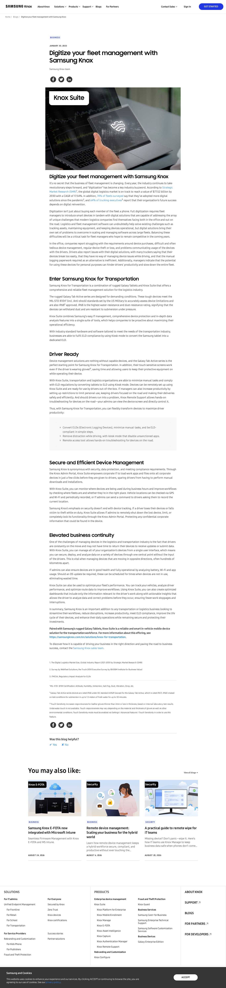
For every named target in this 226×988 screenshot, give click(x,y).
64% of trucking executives (106, 200)
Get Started (211, 6)
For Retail (11, 915)
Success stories (55, 933)
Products (101, 892)
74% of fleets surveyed (110, 196)
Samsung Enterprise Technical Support (153, 922)
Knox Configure (102, 957)
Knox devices (54, 915)
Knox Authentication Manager (112, 941)
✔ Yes (53, 745)
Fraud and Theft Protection (17, 954)
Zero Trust (53, 909)
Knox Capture (104, 936)
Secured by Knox (56, 904)
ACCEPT (185, 977)
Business (55, 37)
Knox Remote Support (108, 946)
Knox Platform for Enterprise (111, 909)
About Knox (44, 6)
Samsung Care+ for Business (152, 915)
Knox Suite (99, 904)
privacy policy (53, 982)
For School (12, 920)
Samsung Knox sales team (88, 648)
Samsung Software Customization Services (155, 930)
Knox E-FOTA (103, 925)
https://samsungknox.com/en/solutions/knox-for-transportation (87, 637)
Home (7, 17)
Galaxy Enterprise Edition (151, 941)
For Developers (196, 934)
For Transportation (16, 925)
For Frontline (13, 909)
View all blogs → (191, 772)
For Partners (112, 6)
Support (191, 902)
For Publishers (14, 949)
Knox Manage (104, 920)
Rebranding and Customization (19, 938)
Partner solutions (56, 938)
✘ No (65, 745)
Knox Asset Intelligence (109, 930)
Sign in (187, 6)
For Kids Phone (14, 944)
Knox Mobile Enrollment (109, 915)
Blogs (98, 6)
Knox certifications (57, 920)
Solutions (12, 892)
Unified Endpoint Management (19, 904)
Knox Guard (144, 904)
